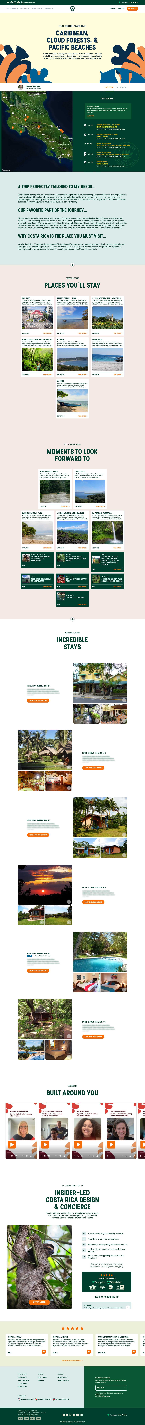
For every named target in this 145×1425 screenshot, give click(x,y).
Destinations (22, 1384)
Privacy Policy (105, 1396)
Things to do (22, 1387)
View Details (47, 333)
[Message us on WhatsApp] (15, 2)
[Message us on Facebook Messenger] (18, 2)
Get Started (39, 1302)
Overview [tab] (110, 87)
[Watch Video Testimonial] (44, 1352)
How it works (42, 1377)
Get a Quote (132, 9)
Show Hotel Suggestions (38, 700)
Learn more (90, 116)
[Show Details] (124, 700)
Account (113, 9)
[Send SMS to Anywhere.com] (11, 2)
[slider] (7, 1152)
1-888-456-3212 (30, 2)
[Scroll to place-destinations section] (72, 265)
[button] (8, 1156)
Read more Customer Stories (71, 1361)
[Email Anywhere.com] (8, 2)
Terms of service (63, 1380)
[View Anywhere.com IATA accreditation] (93, 1287)
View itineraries (23, 1380)
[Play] (12, 1145)
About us (121, 9)
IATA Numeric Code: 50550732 (27, 1411)
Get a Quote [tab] (122, 87)
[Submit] (125, 1388)
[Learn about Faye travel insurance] (102, 1287)
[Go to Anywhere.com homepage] (72, 8)
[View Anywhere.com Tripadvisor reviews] (114, 1282)
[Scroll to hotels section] (72, 619)
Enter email (100, 1388)
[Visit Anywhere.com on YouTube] (77, 1415)
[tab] (29, 87)
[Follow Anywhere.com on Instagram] (81, 1415)
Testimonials (22, 1377)
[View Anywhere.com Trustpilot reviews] (128, 2)
